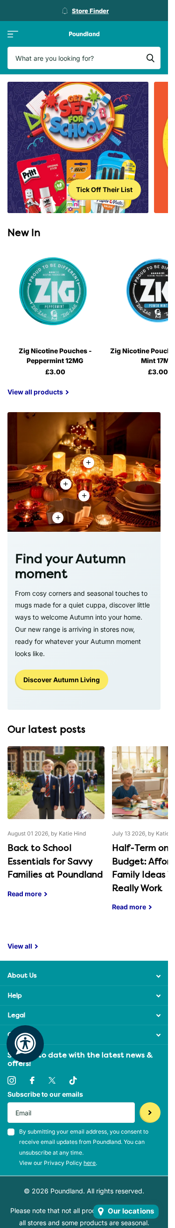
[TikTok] (73, 1080)
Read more (84, 495)
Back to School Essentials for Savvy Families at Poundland (56, 829)
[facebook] (32, 1080)
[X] (52, 1080)
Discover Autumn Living (61, 680)
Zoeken (150, 58)
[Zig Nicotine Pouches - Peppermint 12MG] (55, 291)
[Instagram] (11, 1080)
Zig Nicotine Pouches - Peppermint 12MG (55, 355)
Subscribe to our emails (45, 1094)
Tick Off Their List (104, 189)
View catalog (12, 34)
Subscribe (150, 1112)
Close (84, 975)
